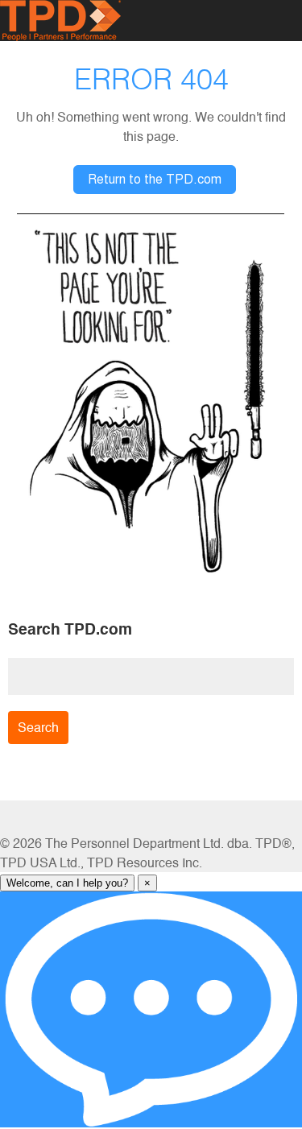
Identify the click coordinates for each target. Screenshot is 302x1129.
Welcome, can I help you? (67, 883)
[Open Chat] (151, 1009)
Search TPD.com (70, 629)
